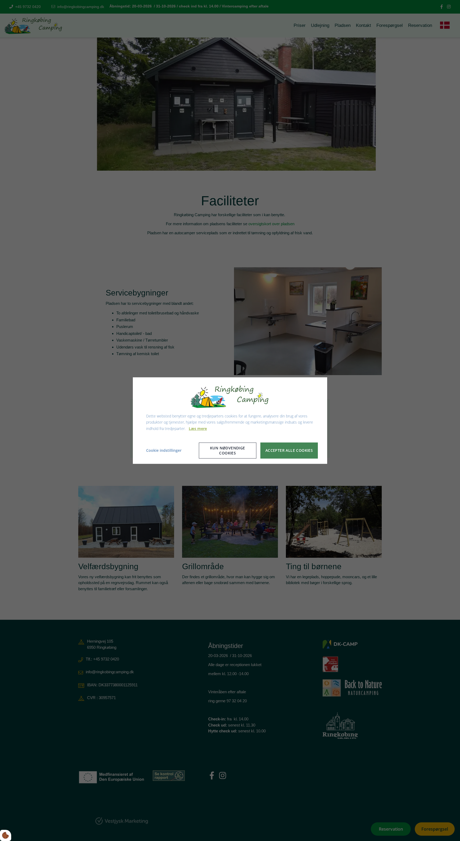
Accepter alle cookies (289, 450)
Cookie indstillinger (164, 450)
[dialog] (230, 420)
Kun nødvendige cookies (227, 450)
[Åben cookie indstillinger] (5, 835)
